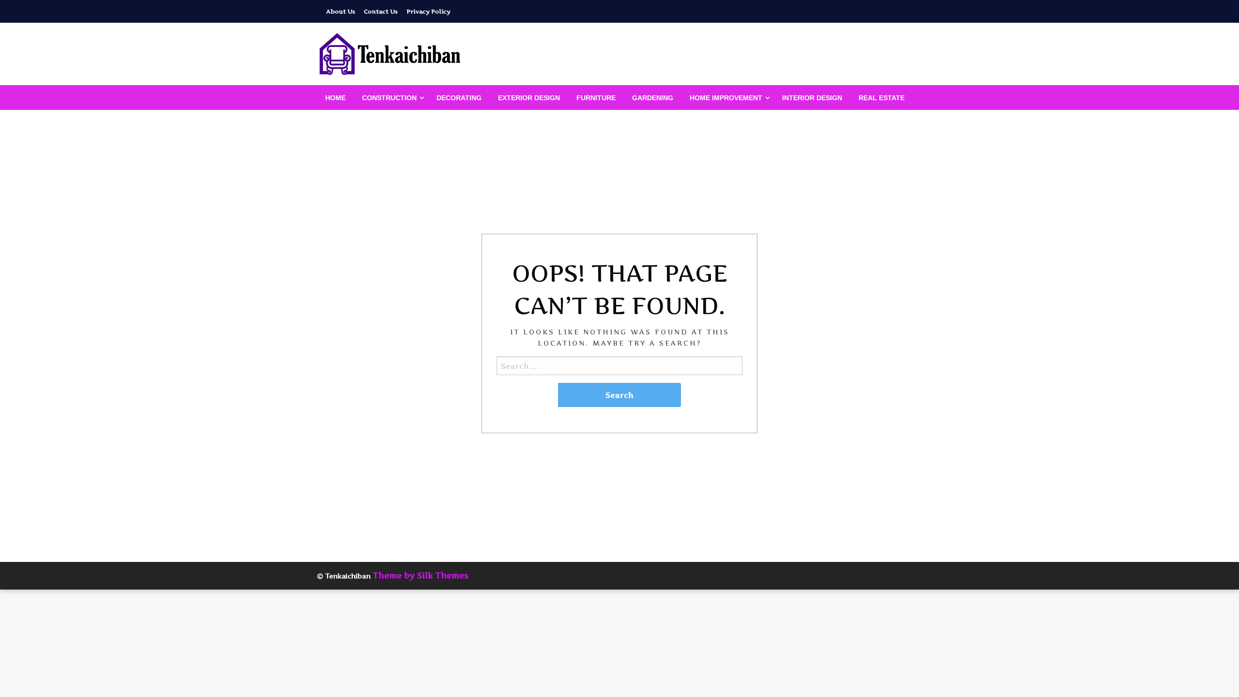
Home (335, 98)
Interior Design (812, 98)
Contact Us (381, 11)
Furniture (596, 98)
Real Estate (882, 98)
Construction (389, 98)
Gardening (652, 98)
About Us (340, 11)
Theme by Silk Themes (420, 575)
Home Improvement (726, 98)
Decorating (459, 98)
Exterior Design (529, 98)
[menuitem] (335, 98)
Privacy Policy (429, 11)
